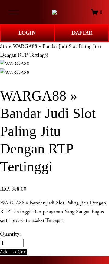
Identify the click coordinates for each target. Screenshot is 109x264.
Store (5, 46)
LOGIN (27, 33)
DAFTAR (81, 33)
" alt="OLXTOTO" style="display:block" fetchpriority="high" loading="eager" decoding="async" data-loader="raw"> (54, 12)
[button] (13, 252)
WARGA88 (12, 202)
